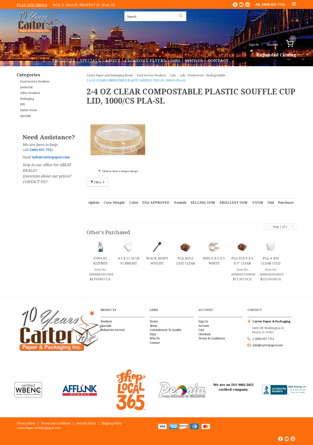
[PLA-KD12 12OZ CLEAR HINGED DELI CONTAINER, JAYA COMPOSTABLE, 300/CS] (185, 246)
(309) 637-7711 (273, 4)
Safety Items (28, 110)
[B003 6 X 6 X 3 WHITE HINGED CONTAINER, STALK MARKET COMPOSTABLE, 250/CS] (214, 246)
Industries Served (112, 330)
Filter (97, 182)
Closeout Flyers (145, 60)
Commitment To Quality (165, 330)
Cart (201, 330)
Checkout (204, 334)
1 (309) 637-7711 (263, 339)
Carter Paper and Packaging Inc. (37, 36)
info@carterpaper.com (267, 345)
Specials (90, 60)
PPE (22, 104)
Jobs (175, 60)
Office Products (30, 93)
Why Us (194, 60)
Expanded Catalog (276, 55)
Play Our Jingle (32, 5)
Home (154, 321)
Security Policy (86, 423)
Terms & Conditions (211, 338)
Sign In (254, 44)
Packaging (27, 99)
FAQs (153, 334)
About (113, 60)
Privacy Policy (26, 423)
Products (63, 60)
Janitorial (26, 87)
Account (272, 44)
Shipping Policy (112, 423)
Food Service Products (34, 81)
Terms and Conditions (56, 423)
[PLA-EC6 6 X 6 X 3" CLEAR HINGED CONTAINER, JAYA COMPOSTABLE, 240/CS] (242, 246)
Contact (218, 60)
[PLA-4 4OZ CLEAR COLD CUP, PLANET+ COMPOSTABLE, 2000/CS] (270, 246)
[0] (294, 44)
